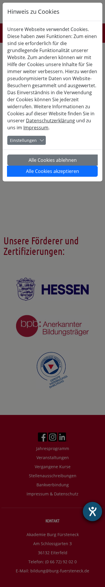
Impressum (35, 127)
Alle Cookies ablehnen (53, 160)
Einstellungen (23, 140)
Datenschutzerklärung (50, 120)
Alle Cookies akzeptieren (52, 171)
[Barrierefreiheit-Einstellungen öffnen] (92, 511)
